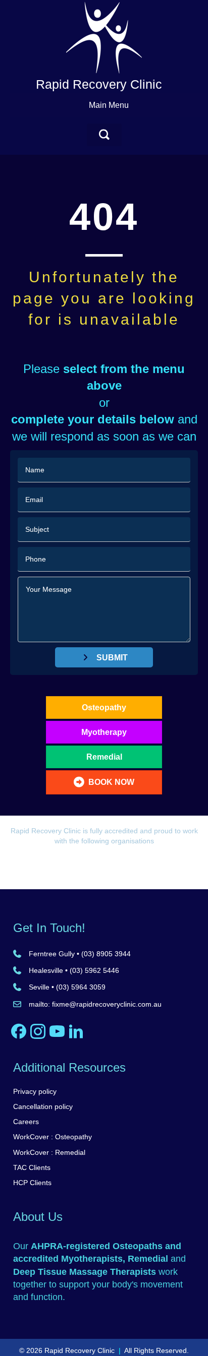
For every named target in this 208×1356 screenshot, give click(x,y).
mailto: (40, 1004)
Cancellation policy (43, 1106)
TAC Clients (31, 1167)
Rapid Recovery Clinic (99, 84)
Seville (39, 987)
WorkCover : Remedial (49, 1152)
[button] (104, 135)
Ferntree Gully (52, 954)
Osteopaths (138, 1246)
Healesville (46, 970)
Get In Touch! (49, 928)
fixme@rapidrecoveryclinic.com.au (107, 1004)
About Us (38, 1216)
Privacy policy (35, 1091)
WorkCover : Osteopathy (52, 1137)
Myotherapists (92, 1259)
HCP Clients (32, 1183)
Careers (26, 1122)
